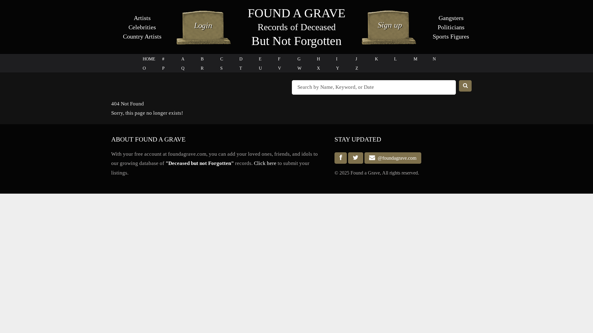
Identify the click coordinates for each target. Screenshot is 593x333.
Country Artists (142, 36)
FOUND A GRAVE (296, 13)
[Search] (465, 86)
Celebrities (142, 27)
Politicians (451, 27)
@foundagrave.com (395, 158)
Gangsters (451, 17)
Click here (265, 163)
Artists (142, 17)
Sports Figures (451, 36)
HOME (149, 59)
